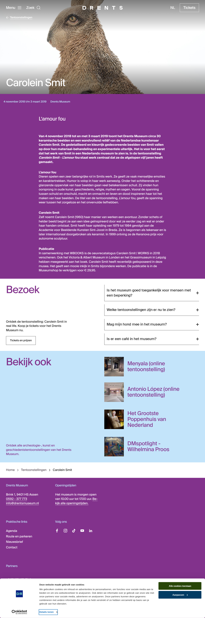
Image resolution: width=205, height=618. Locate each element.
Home (10, 470)
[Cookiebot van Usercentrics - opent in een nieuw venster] (19, 612)
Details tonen (46, 612)
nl (172, 8)
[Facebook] (57, 530)
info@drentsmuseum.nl (22, 503)
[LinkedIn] (90, 530)
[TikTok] (74, 530)
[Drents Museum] (102, 8)
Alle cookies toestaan (180, 586)
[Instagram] (65, 530)
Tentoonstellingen (34, 470)
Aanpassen (178, 595)
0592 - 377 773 (16, 499)
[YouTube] (82, 530)
